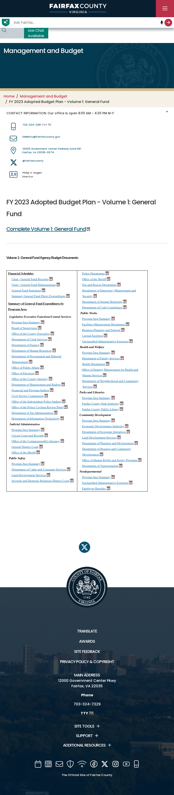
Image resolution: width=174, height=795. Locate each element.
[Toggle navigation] (165, 8)
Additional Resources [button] (84, 745)
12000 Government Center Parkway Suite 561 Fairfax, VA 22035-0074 (51, 150)
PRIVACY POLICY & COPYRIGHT (87, 661)
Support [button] (84, 735)
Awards (87, 641)
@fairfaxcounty (33, 160)
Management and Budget (43, 96)
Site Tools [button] (84, 726)
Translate (87, 631)
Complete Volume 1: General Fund (46, 229)
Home (9, 96)
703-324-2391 (31, 125)
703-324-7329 (87, 704)
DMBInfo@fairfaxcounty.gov (41, 136)
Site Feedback (87, 651)
